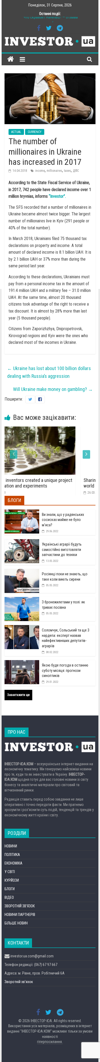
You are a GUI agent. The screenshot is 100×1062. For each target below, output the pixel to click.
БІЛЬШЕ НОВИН (16, 923)
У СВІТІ (10, 872)
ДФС (76, 171)
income (40, 171)
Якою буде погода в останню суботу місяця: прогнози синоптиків (65, 670)
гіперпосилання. (50, 1042)
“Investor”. (57, 196)
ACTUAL (16, 132)
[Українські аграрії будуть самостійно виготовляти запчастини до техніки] (22, 542)
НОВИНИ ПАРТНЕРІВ (20, 914)
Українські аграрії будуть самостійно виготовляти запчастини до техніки (62, 549)
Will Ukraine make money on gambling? (53, 389)
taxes (67, 171)
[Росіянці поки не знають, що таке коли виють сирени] (22, 572)
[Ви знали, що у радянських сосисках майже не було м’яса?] (22, 512)
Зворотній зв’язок (19, 982)
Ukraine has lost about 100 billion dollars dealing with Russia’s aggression (49, 372)
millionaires (54, 171)
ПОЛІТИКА (12, 854)
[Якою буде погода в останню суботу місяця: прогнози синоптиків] (22, 663)
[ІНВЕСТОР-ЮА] (11, 59)
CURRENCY (35, 132)
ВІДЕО (9, 897)
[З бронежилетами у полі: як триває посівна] (22, 600)
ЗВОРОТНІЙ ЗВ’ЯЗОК (20, 906)
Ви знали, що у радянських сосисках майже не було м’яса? (63, 519)
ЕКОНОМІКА (13, 863)
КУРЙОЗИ (12, 880)
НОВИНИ (11, 846)
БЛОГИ (10, 889)
